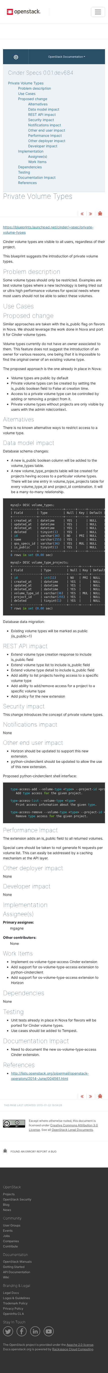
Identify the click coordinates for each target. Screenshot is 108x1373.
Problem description (34, 88)
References (27, 183)
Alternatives (37, 104)
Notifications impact (44, 125)
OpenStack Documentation (65, 56)
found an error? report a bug (33, 1151)
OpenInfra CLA (13, 1314)
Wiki (6, 1277)
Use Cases (26, 93)
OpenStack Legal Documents (72, 1130)
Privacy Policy (13, 1308)
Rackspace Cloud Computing (72, 1349)
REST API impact (42, 114)
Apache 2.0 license (80, 1345)
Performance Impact (45, 135)
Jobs (6, 1236)
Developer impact (42, 146)
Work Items (37, 162)
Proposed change (32, 99)
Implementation (30, 151)
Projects (9, 1194)
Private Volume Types (25, 83)
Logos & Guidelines (16, 1298)
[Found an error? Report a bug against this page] (100, 214)
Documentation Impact (37, 177)
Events (8, 1230)
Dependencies (30, 167)
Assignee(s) (37, 156)
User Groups (11, 1225)
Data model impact (43, 109)
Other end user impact (46, 130)
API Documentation (16, 1272)
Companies (11, 1241)
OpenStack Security (17, 1199)
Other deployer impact (46, 141)
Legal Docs (11, 1293)
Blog (6, 1204)
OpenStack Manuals (17, 1261)
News (7, 1210)
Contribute (10, 1246)
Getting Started (13, 1267)
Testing (24, 172)
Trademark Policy (15, 1303)
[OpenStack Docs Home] (16, 56)
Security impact (41, 120)
